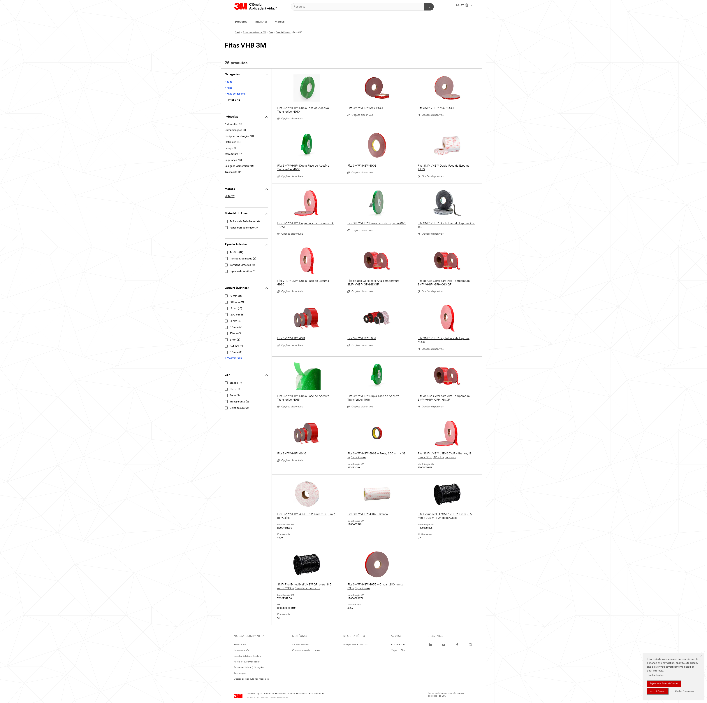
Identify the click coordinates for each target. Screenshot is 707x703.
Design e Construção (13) (239, 136)
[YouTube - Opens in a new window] (443, 645)
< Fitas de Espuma (235, 94)
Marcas (279, 21)
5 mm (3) (235, 340)
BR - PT (460, 5)
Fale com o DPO (317, 694)
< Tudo (228, 82)
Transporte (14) (233, 172)
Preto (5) (235, 395)
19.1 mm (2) (236, 346)
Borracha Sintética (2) (242, 265)
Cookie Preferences (297, 694)
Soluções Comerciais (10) (239, 166)
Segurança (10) (233, 160)
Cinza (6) (235, 389)
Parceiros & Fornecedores (247, 662)
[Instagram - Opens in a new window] (470, 645)
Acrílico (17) (236, 252)
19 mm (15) (236, 296)
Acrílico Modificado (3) (243, 258)
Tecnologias (240, 673)
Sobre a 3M (240, 644)
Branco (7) (236, 383)
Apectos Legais (254, 694)
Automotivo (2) (233, 124)
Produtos (241, 21)
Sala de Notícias (300, 644)
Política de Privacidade (275, 694)
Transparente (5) (239, 401)
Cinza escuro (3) (239, 408)
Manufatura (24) (234, 154)
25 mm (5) (235, 333)
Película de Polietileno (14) (245, 221)
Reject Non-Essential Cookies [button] (664, 684)
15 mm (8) (235, 321)
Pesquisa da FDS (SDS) (355, 644)
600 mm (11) (237, 302)
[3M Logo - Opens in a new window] (255, 7)
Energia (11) (231, 148)
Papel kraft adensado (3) (244, 227)
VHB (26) (230, 196)
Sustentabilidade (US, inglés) (249, 667)
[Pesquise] (429, 7)
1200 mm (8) (237, 314)
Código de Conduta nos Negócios (251, 679)
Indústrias (260, 21)
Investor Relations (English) (247, 656)
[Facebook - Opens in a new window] (457, 645)
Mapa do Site (398, 650)
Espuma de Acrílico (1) (242, 271)
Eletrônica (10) (233, 142)
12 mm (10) (236, 308)
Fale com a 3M (399, 644)
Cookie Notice (656, 675)
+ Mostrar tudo (233, 358)
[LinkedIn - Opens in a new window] (430, 645)
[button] (682, 691)
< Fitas (228, 88)
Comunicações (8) (235, 130)
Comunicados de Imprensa (306, 650)
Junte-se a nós (241, 650)
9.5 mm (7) (236, 327)
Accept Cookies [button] (657, 691)
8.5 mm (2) (236, 352)
